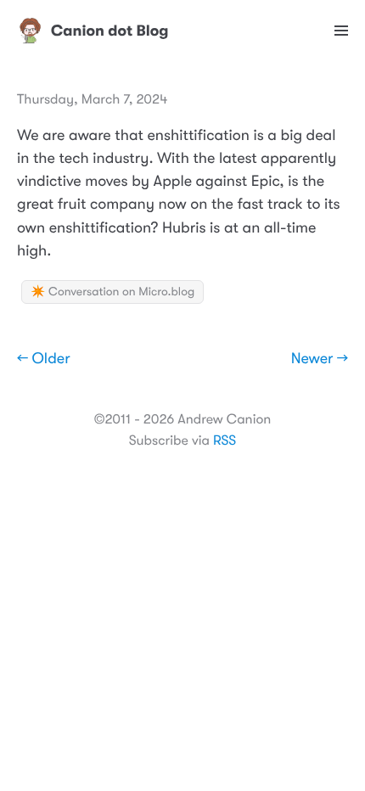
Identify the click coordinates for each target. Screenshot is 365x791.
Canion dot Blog (110, 30)
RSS (224, 440)
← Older (43, 359)
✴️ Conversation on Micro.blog (112, 292)
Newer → (319, 359)
